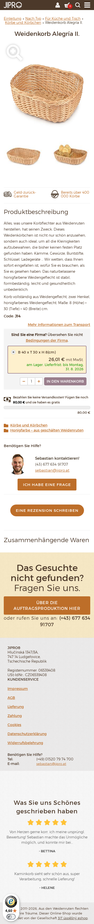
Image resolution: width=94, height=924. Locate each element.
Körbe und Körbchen (28, 425)
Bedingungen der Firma (47, 340)
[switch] (11, 916)
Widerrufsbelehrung (25, 743)
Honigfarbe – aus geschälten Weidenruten (46, 430)
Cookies (14, 725)
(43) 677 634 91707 (51, 464)
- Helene (47, 888)
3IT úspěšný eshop (73, 918)
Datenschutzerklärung (27, 734)
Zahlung (15, 716)
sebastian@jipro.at (52, 470)
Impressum (18, 688)
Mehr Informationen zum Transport (59, 324)
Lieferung (16, 706)
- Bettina (47, 851)
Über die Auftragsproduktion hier (47, 605)
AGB (11, 697)
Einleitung (12, 18)
